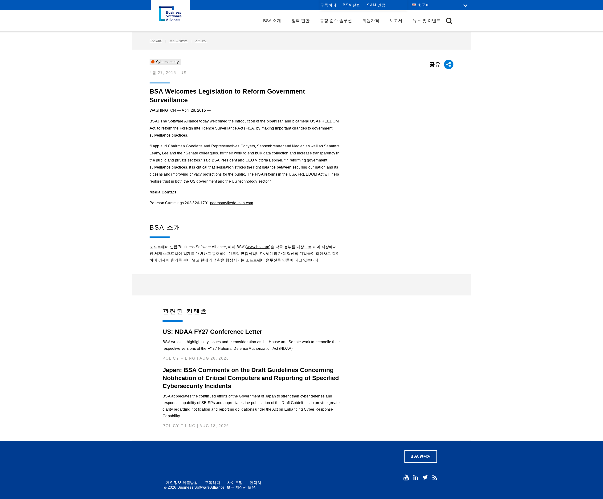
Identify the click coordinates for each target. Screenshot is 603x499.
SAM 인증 (376, 5)
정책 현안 (300, 20)
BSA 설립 (352, 5)
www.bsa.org (258, 247)
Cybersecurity (167, 62)
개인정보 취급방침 (182, 483)
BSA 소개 (272, 20)
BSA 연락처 (421, 456)
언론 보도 (201, 41)
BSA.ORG (156, 41)
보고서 (396, 20)
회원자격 (370, 20)
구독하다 (328, 5)
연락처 (255, 483)
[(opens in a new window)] (406, 477)
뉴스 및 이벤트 (426, 20)
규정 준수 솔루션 (336, 20)
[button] (449, 21)
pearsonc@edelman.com (231, 203)
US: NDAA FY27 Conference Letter (212, 331)
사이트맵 (235, 483)
